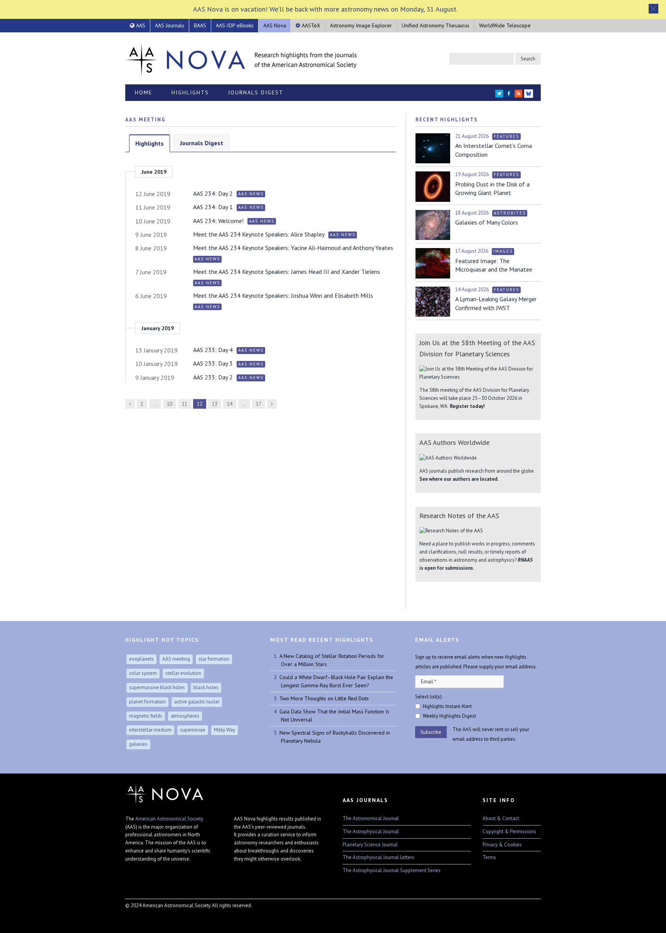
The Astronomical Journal (371, 818)
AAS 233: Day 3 (213, 363)
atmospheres (185, 716)
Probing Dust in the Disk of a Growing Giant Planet (492, 188)
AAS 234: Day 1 (213, 207)
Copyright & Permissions (509, 831)
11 (184, 404)
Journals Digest (255, 92)
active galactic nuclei (196, 701)
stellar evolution (183, 673)
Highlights (190, 92)
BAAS (200, 25)
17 (258, 404)
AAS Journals (169, 25)
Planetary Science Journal (370, 844)
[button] (653, 8)
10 (169, 404)
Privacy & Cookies (502, 844)
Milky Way (224, 730)
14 (229, 404)
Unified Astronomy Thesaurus (435, 25)
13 (214, 404)
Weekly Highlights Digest (449, 716)
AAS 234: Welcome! (218, 221)
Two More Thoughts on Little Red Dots (324, 698)
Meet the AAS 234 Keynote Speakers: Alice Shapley (259, 234)
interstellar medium (150, 730)
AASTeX (310, 25)
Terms (489, 857)
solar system (143, 673)
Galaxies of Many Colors (486, 222)
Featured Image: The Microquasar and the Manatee (493, 265)
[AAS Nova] (241, 58)
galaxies (138, 744)
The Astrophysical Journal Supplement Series (392, 870)
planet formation (147, 701)
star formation (213, 659)
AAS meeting (176, 659)
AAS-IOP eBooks (235, 25)
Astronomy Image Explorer (361, 25)
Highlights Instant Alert (447, 706)
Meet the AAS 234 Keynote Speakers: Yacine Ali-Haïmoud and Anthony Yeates (293, 248)
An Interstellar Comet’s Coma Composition (493, 150)
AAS (140, 25)
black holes (206, 687)
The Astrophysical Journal (371, 831)
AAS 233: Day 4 (213, 350)
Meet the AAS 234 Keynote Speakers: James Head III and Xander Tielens (286, 271)
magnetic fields (145, 716)
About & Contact (501, 818)
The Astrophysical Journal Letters (378, 857)
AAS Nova (274, 25)
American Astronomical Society (169, 819)
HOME (143, 92)
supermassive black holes (157, 687)
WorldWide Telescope (505, 25)
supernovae (192, 730)
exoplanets (141, 659)
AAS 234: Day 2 (213, 193)
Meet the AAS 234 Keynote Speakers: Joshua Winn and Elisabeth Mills (283, 295)
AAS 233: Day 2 (213, 377)
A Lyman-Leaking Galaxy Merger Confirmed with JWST (495, 303)
